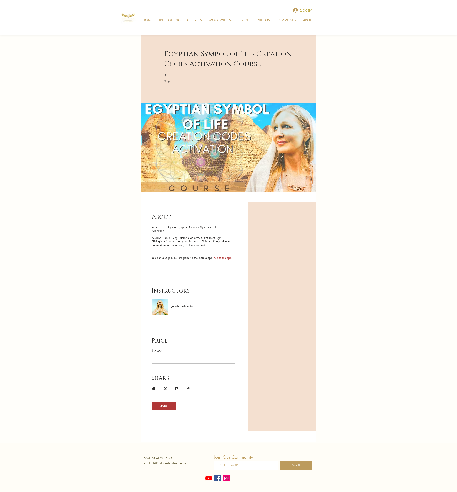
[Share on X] (165, 389)
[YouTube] (208, 478)
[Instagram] (226, 478)
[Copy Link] (188, 389)
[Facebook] (217, 478)
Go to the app (223, 258)
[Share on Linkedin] (177, 389)
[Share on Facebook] (154, 389)
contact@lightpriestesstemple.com (166, 463)
